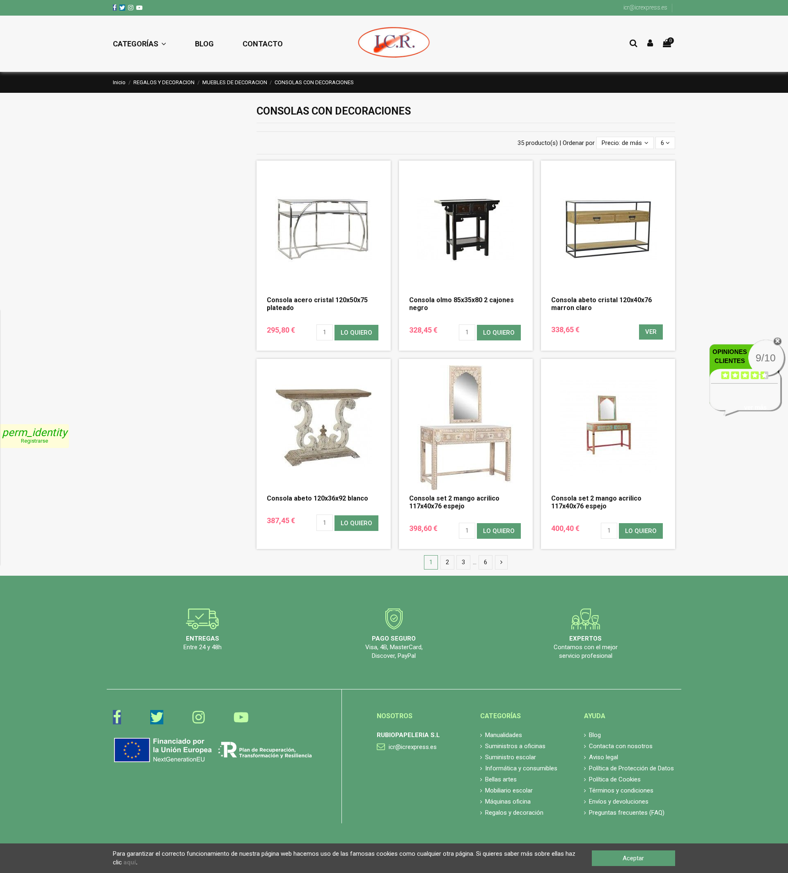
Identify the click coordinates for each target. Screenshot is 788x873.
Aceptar (633, 858)
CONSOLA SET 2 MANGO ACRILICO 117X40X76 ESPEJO (454, 502)
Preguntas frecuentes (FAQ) (626, 812)
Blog (595, 735)
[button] (147, 44)
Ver (651, 331)
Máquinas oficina (508, 801)
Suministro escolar (510, 757)
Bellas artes (501, 779)
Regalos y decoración (514, 812)
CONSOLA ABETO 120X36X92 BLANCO (317, 498)
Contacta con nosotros (621, 746)
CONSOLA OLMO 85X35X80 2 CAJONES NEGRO (461, 304)
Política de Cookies (615, 779)
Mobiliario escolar (509, 790)
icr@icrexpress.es (645, 7)
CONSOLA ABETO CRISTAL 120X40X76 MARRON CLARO (601, 304)
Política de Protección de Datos (631, 768)
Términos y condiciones (621, 790)
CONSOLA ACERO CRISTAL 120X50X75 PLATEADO (317, 304)
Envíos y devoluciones (618, 801)
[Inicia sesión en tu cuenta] (650, 43)
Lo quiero (356, 332)
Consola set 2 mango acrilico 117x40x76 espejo (596, 502)
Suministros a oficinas (515, 746)
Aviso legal (603, 757)
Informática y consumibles (521, 768)
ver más (755, 407)
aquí (130, 862)
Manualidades (503, 735)
